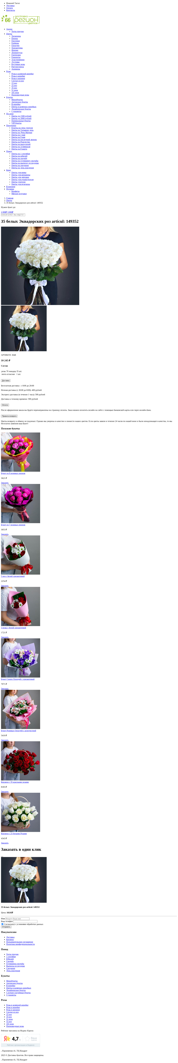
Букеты (9, 97)
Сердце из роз (17, 81)
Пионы (14, 38)
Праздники (11, 125)
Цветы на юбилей (19, 156)
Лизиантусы (16, 52)
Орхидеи (15, 45)
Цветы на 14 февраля (20, 147)
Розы (8, 71)
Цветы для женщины (20, 175)
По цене (10, 114)
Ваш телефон (7, 921)
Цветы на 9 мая (18, 137)
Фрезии (14, 50)
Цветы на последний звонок (24, 139)
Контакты (10, 10)
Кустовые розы (18, 64)
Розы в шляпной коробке (22, 74)
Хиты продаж (17, 31)
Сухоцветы (16, 111)
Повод (9, 151)
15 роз (14, 83)
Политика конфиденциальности (20, 944)
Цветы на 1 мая (18, 135)
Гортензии (16, 55)
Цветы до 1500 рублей (21, 116)
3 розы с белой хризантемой (13, 628)
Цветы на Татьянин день (22, 130)
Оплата (9, 8)
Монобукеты (17, 99)
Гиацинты (15, 57)
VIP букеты (16, 123)
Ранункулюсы (17, 67)
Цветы (9, 34)
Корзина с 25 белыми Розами (14, 833)
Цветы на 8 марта (19, 149)
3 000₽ (10, 212)
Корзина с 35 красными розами (15, 782)
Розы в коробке (18, 76)
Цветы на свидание (20, 165)
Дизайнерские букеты (21, 109)
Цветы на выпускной (20, 144)
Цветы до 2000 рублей (21, 118)
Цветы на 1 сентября (20, 154)
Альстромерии (17, 60)
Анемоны (15, 69)
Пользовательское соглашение (19, 942)
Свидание (10, 968)
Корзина (10, 939)
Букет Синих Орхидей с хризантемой (18, 679)
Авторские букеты (19, 102)
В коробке (15, 104)
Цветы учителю (18, 182)
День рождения (13, 971)
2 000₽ (4, 212)
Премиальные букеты (21, 121)
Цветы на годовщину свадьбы (24, 161)
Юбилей (10, 959)
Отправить (6, 927)
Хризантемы (17, 48)
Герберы (15, 43)
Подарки (10, 189)
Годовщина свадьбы (15, 964)
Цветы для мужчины (20, 184)
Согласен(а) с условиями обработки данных (23, 924)
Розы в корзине (18, 78)
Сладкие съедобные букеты (18, 993)
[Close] (2, 856)
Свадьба (10, 961)
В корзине (10, 186)
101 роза (15, 92)
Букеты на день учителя (22, 128)
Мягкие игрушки (19, 194)
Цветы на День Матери (21, 132)
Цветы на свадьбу (19, 158)
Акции (9, 29)
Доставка (10, 5)
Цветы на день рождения (22, 168)
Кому (8, 170)
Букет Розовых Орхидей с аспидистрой (18, 731)
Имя (3, 918)
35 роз (14, 88)
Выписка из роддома (15, 966)
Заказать (4, 483)
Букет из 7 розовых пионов (13, 525)
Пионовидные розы (20, 95)
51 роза (14, 90)
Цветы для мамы (18, 172)
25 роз (14, 85)
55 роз (9, 1021)
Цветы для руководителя (22, 179)
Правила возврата (9, 416)
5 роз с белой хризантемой (13, 576)
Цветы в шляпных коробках (23, 107)
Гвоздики (15, 41)
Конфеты (15, 191)
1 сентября (11, 956)
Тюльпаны (16, 36)
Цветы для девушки (20, 177)
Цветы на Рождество (20, 142)
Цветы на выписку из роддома (25, 163)
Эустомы (15, 62)
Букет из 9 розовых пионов (13, 473)
